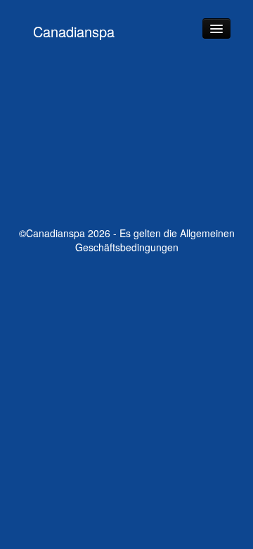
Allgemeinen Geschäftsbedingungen (155, 240)
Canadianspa (74, 31)
